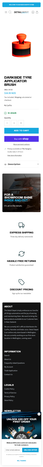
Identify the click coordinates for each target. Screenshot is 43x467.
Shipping (18, 97)
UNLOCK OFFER (30, 450)
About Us (7, 359)
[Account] (31, 12)
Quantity (7, 118)
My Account (8, 367)
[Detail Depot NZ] (21, 12)
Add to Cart (21, 131)
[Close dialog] (39, 414)
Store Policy (8, 400)
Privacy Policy (9, 396)
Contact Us (8, 374)
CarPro (9, 105)
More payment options (21, 144)
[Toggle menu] (6, 12)
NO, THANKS (21, 461)
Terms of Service (10, 393)
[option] (21, 45)
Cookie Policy (9, 389)
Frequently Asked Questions (14, 363)
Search (6, 355)
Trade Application (10, 370)
